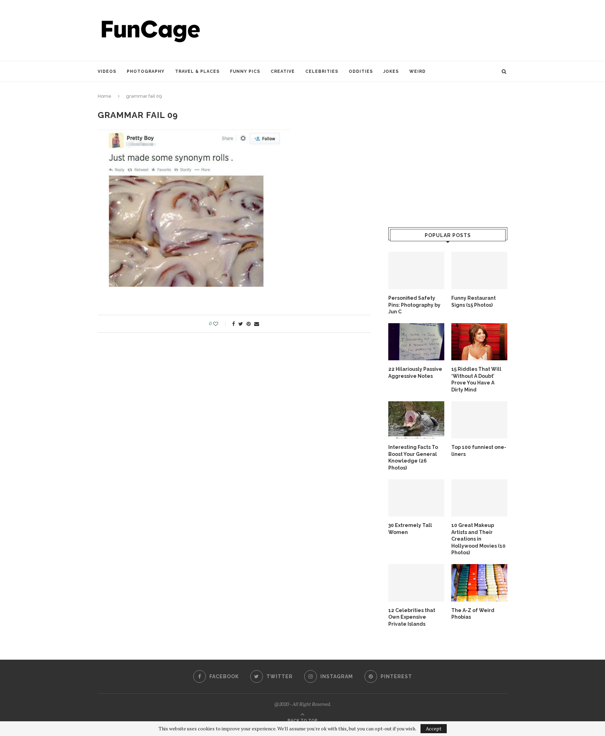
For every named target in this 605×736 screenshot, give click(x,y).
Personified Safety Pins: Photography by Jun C (414, 304)
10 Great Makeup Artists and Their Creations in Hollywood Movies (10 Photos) (478, 538)
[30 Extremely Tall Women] (416, 498)
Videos (107, 71)
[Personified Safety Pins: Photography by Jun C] (416, 270)
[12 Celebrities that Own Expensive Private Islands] (416, 583)
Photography (146, 71)
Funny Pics (245, 71)
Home (104, 96)
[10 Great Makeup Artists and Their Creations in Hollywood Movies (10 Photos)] (479, 498)
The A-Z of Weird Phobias (472, 613)
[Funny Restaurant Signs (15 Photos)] (479, 270)
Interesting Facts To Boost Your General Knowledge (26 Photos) (413, 457)
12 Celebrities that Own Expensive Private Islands (411, 617)
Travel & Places (197, 71)
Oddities (361, 71)
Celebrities (321, 71)
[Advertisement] (379, 30)
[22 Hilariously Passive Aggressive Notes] (416, 342)
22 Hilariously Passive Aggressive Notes (415, 372)
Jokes (391, 71)
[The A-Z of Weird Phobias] (479, 583)
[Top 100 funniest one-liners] (479, 420)
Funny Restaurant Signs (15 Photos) (473, 301)
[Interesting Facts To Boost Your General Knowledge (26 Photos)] (416, 420)
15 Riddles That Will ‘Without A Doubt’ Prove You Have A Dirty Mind (476, 379)
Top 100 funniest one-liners (478, 450)
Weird (417, 71)
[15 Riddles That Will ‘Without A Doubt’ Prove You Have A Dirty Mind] (479, 342)
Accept (433, 728)
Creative (283, 71)
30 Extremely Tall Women (410, 528)
